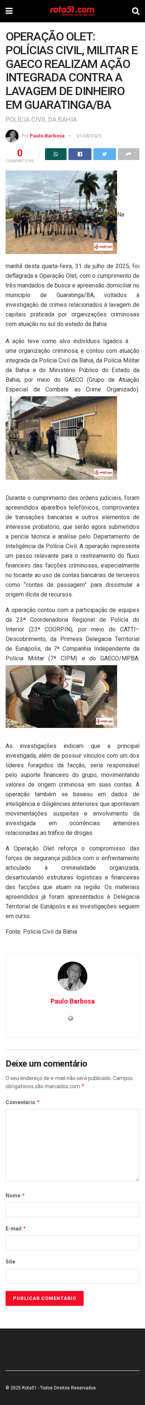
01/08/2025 (89, 136)
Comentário (23, 1102)
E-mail (16, 1228)
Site (10, 1262)
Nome (15, 1195)
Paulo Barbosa (47, 136)
